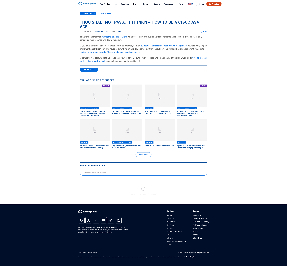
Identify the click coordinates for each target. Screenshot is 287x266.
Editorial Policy (198, 238)
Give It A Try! (89, 70)
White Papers (105, 14)
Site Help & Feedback (174, 232)
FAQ (168, 235)
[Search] (203, 4)
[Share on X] (201, 32)
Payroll (136, 4)
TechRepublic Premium (200, 225)
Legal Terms (82, 253)
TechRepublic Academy (201, 222)
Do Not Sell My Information (176, 241)
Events (157, 4)
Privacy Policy (92, 253)
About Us (170, 215)
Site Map (170, 228)
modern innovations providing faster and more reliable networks (110, 52)
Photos (195, 232)
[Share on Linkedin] (203, 32)
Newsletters (171, 222)
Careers (169, 244)
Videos (195, 235)
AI (116, 4)
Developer (125, 4)
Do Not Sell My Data (105, 232)
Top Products (106, 4)
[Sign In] (198, 4)
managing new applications (114, 36)
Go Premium (214, 4)
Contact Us (171, 219)
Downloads (197, 215)
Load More (143, 154)
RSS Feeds (170, 225)
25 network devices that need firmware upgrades (164, 45)
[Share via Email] (206, 32)
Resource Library (88, 14)
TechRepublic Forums (200, 219)
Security (146, 4)
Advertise (170, 238)
